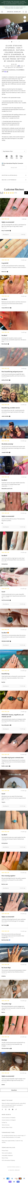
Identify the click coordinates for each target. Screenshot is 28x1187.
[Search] (23, 11)
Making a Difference (9, 179)
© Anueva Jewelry (14, 1170)
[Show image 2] (13, 41)
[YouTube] (12, 1109)
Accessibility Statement (7, 1155)
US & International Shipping (8, 1160)
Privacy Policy (5, 1150)
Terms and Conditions (7, 1153)
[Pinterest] (9, 1109)
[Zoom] (25, 17)
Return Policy (5, 1158)
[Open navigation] (2, 11)
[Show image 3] (14, 41)
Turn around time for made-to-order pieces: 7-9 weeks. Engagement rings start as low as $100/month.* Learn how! (14, 2)
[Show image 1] (11, 41)
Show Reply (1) (6, 234)
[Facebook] (2, 1109)
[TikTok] (16, 1109)
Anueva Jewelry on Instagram (9, 1120)
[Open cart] (26, 12)
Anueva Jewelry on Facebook (8, 1117)
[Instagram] (5, 1109)
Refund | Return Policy (7, 1127)
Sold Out (14, 167)
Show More (4, 228)
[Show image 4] (16, 41)
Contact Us (4, 1122)
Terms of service (5, 1125)
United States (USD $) (13, 1166)
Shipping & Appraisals (9, 175)
